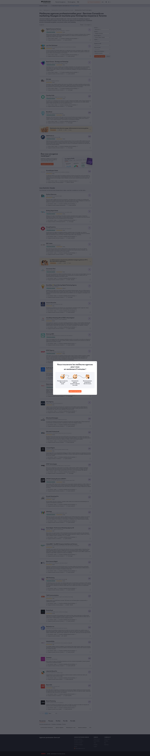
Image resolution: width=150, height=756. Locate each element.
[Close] (95, 362)
